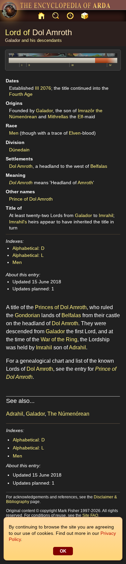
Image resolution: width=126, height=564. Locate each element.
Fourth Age (21, 94)
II (29, 65)
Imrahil (106, 215)
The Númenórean (68, 414)
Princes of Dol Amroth (61, 307)
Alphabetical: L (28, 255)
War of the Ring (59, 339)
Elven (75, 133)
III (73, 65)
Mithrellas (58, 116)
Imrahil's (18, 221)
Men (13, 133)
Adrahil (77, 347)
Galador (12, 40)
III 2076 (43, 88)
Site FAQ (90, 515)
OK (63, 551)
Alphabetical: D (28, 248)
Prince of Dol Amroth (31, 199)
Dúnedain (19, 149)
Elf (80, 116)
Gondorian (27, 315)
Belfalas (98, 166)
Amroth (85, 182)
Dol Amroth (52, 32)
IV (110, 65)
